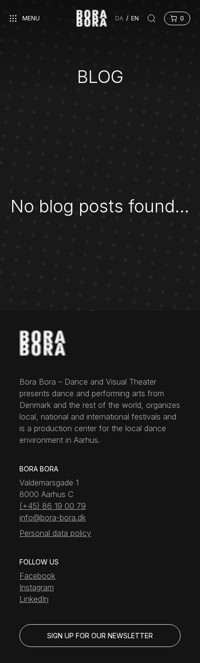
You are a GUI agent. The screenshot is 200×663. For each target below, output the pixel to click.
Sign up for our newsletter (100, 635)
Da (119, 18)
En (135, 18)
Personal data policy (55, 533)
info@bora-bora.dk (52, 517)
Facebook (37, 576)
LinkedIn (34, 599)
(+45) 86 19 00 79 (52, 506)
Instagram (36, 587)
